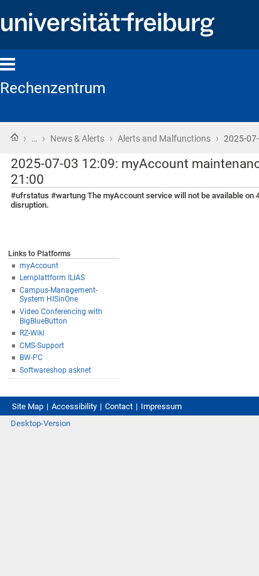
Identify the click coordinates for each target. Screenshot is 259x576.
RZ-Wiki (32, 333)
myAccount (38, 265)
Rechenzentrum (53, 88)
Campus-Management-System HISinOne (58, 295)
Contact (119, 406)
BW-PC (31, 357)
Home (14, 137)
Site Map (27, 406)
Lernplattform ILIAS (52, 277)
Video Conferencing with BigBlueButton (60, 316)
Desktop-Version (40, 423)
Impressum (161, 406)
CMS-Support (41, 345)
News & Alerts (77, 138)
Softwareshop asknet (55, 370)
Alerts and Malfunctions (164, 138)
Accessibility (74, 406)
